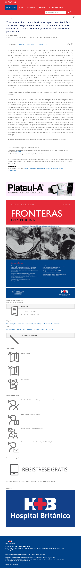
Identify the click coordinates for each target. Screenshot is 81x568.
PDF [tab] (47, 45)
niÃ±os (51, 324)
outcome (50, 329)
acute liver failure (21, 329)
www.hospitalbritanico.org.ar (13, 550)
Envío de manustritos (56, 7)
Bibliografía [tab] (30, 45)
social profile (39, 329)
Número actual (11, 7)
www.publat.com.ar (24, 560)
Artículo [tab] (21, 45)
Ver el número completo (29, 311)
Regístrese (42, 7)
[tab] (40, 306)
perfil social (46, 324)
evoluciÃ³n (57, 324)
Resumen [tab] (12, 45)
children (45, 329)
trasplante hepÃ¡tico (11, 324)
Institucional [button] (31, 7)
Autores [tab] (40, 45)
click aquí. (19, 151)
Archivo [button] (21, 7)
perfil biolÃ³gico (38, 324)
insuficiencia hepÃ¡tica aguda (25, 324)
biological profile (31, 329)
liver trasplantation (11, 329)
